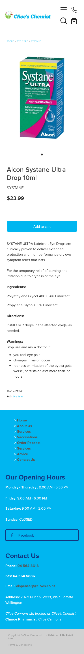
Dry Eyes (18, 396)
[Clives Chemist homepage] (31, 15)
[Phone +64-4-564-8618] (74, 9)
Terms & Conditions (20, 645)
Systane (36, 41)
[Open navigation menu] (63, 9)
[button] (63, 20)
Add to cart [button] (42, 226)
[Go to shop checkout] (74, 20)
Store (10, 41)
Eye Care (22, 41)
